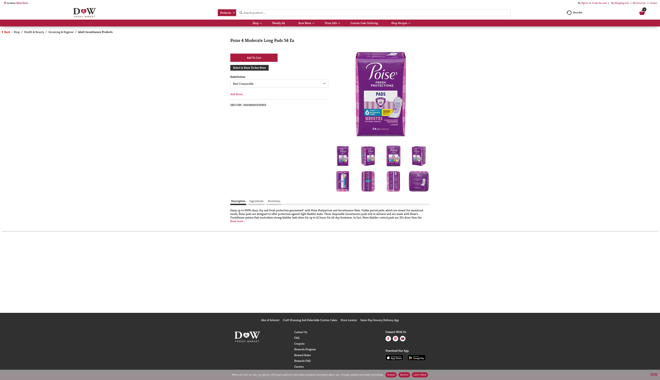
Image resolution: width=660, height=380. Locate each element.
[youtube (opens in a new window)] (402, 340)
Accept (391, 374)
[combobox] (227, 12)
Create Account (599, 2)
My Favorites (639, 2)
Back (7, 32)
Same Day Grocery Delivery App (379, 320)
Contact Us (300, 332)
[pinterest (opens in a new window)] (395, 340)
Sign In (584, 2)
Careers (653, 2)
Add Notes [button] (236, 94)
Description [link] (238, 201)
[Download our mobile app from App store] (395, 357)
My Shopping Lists (620, 2)
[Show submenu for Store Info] (339, 23)
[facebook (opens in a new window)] (388, 340)
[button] (343, 156)
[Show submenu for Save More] (313, 23)
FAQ (296, 338)
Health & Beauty (34, 32)
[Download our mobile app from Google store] (417, 357)
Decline (404, 374)
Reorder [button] (577, 12)
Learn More (420, 374)
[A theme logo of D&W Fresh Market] (84, 13)
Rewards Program (305, 349)
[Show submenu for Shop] (261, 23)
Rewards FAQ (302, 361)
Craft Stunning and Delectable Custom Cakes (310, 320)
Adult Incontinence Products (95, 32)
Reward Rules (302, 355)
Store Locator (349, 320)
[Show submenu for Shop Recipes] (409, 23)
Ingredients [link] (256, 201)
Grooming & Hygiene (61, 32)
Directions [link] (274, 201)
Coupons (299, 343)
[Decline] (654, 374)
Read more (236, 221)
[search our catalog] (240, 12)
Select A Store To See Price (249, 68)
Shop (17, 32)
